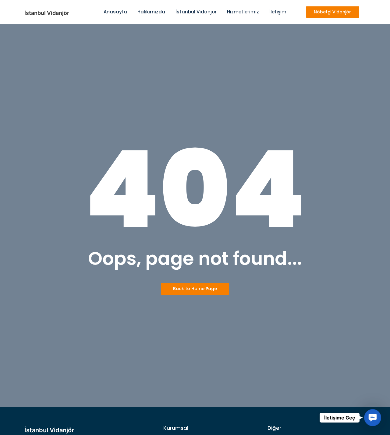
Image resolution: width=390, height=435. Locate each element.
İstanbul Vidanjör (196, 12)
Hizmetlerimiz (243, 12)
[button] (372, 418)
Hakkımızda (151, 12)
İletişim (277, 12)
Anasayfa (115, 12)
